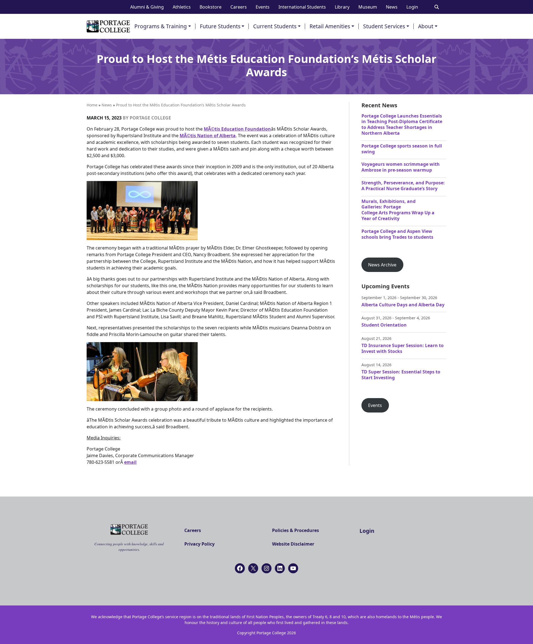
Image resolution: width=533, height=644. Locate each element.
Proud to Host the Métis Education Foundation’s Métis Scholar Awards (181, 105)
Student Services (384, 26)
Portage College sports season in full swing (401, 149)
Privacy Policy (199, 544)
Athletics (182, 7)
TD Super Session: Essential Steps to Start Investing (400, 375)
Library (342, 7)
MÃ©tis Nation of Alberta (208, 136)
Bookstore (211, 7)
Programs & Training (160, 26)
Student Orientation (384, 325)
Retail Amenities (330, 26)
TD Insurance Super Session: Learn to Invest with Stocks (402, 348)
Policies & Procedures (295, 530)
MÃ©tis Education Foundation (237, 129)
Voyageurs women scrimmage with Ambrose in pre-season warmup (400, 167)
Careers (238, 7)
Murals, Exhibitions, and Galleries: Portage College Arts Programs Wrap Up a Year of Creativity (397, 210)
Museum (367, 7)
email (130, 462)
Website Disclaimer (293, 544)
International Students (302, 7)
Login (412, 7)
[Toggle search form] (436, 7)
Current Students (274, 26)
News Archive (382, 265)
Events (263, 7)
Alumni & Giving (147, 7)
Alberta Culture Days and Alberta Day (402, 305)
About (425, 26)
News (392, 7)
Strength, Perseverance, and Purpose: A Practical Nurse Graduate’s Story (403, 186)
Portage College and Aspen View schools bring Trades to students (397, 234)
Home (92, 105)
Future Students (220, 26)
